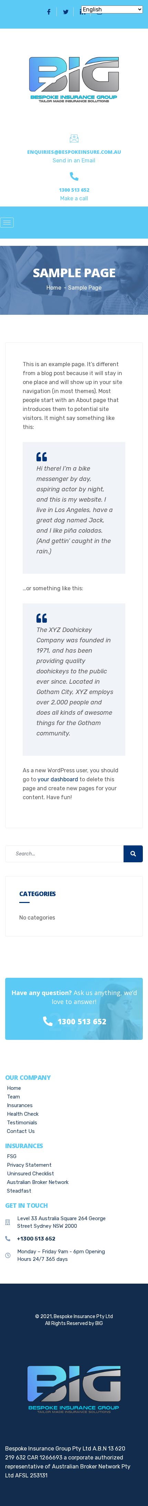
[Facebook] (49, 11)
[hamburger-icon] (7, 223)
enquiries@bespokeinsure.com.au (74, 152)
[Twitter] (66, 11)
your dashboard (58, 779)
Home (53, 287)
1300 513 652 (74, 190)
